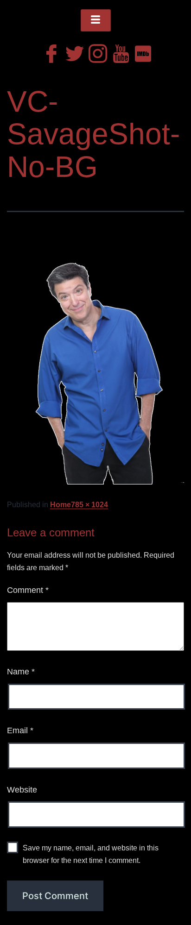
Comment (28, 590)
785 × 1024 (89, 505)
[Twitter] (72, 51)
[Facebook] (49, 51)
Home (60, 505)
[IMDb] (142, 51)
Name (21, 671)
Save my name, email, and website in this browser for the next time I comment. (91, 854)
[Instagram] (95, 51)
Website (22, 789)
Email (20, 730)
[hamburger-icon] (96, 20)
